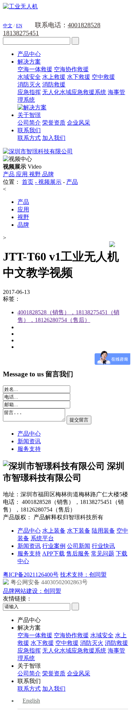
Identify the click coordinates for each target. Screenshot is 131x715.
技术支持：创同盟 (83, 574)
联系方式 (29, 138)
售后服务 (78, 553)
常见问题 (102, 553)
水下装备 (78, 531)
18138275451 (21, 33)
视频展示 (49, 182)
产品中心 (29, 54)
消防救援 (54, 84)
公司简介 (29, 123)
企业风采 (78, 123)
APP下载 (53, 553)
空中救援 (103, 77)
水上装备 (54, 531)
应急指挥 (29, 92)
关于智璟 (29, 115)
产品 (9, 174)
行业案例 (54, 546)
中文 (7, 25)
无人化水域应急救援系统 (74, 92)
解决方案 (29, 61)
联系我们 (29, 130)
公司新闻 (78, 546)
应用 (22, 174)
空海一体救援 (34, 69)
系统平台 (42, 538)
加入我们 (54, 138)
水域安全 (29, 77)
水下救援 (78, 77)
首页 (27, 182)
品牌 (48, 174)
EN (19, 25)
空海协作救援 (71, 69)
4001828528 (84, 25)
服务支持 (29, 449)
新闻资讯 (29, 441)
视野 (35, 174)
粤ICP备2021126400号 (31, 574)
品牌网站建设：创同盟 (32, 591)
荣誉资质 (54, 123)
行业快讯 (103, 546)
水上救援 (54, 77)
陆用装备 (103, 531)
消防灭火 (29, 84)
